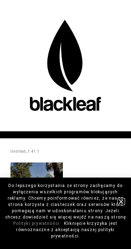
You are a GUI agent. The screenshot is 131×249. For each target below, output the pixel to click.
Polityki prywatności (36, 223)
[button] (121, 201)
